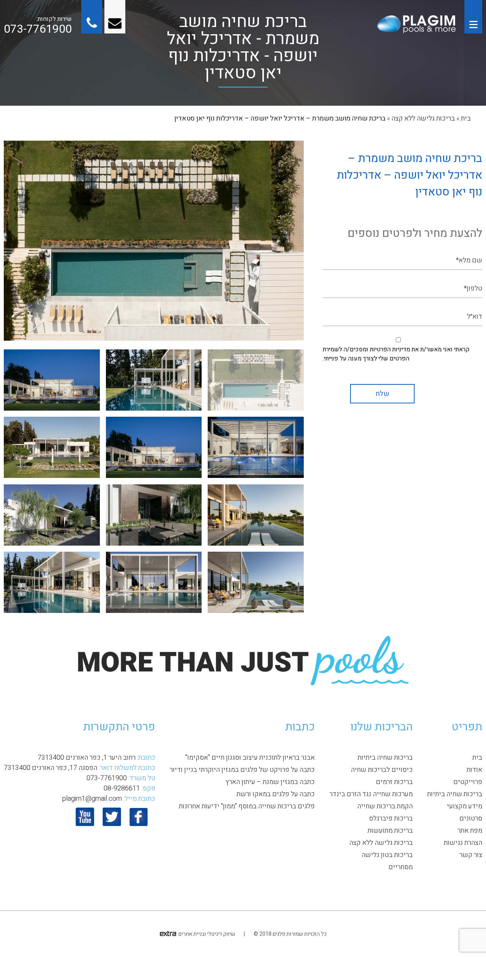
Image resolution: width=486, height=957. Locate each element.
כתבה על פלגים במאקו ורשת (276, 794)
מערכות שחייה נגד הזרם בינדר (371, 794)
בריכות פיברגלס (391, 818)
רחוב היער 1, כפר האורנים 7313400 (87, 757)
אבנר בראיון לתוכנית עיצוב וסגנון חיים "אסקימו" (250, 757)
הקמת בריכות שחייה (385, 806)
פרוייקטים (467, 782)
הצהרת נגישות (463, 843)
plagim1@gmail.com (92, 799)
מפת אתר (470, 830)
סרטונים (470, 818)
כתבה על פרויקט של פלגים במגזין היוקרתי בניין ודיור (242, 770)
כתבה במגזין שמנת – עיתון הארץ (270, 782)
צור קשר (470, 855)
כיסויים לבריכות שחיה (382, 770)
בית (466, 118)
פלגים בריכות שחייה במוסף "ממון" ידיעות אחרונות (247, 806)
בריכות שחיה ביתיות (454, 794)
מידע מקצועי (464, 806)
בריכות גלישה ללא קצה (423, 118)
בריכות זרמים (394, 782)
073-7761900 (38, 29)
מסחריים (400, 867)
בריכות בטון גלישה (387, 855)
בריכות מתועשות (390, 830)
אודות (474, 770)
